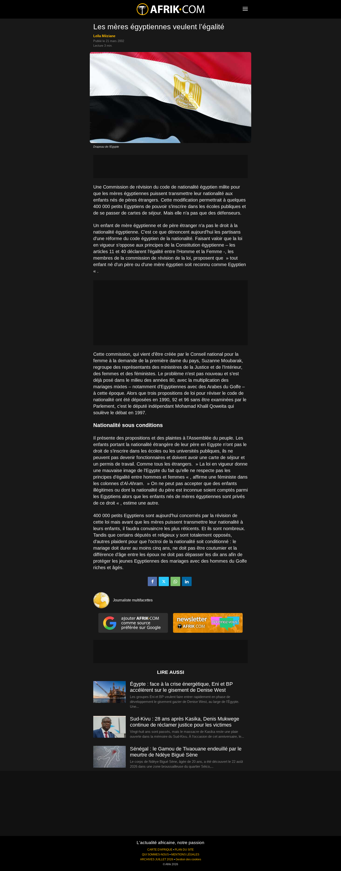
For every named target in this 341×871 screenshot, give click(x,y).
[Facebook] (152, 581)
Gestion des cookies (188, 859)
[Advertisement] (170, 166)
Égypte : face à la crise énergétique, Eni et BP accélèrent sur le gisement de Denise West (181, 687)
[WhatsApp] (175, 581)
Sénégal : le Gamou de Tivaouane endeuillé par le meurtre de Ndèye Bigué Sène (185, 752)
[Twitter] (164, 581)
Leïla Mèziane (104, 36)
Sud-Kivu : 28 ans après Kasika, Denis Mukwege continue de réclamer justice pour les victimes (184, 722)
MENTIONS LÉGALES (185, 854)
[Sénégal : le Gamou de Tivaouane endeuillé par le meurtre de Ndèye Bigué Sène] (109, 757)
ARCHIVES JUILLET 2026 (156, 859)
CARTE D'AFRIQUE (159, 849)
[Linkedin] (187, 581)
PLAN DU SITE (184, 849)
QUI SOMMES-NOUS (155, 854)
